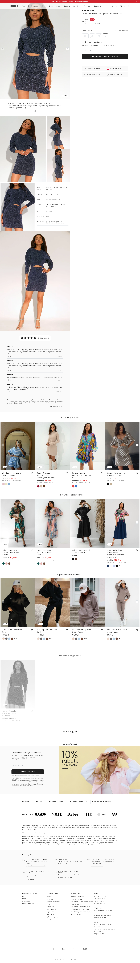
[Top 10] (18, 602)
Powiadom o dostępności (103, 56)
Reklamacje (50, 907)
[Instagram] (74, 949)
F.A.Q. (48, 904)
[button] (121, 6)
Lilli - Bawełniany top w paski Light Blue (11, 474)
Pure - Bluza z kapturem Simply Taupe (82, 631)
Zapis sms (50, 912)
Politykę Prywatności (28, 783)
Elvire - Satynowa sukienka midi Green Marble (10, 552)
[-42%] (122, 446)
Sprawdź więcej (70, 744)
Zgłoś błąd (50, 914)
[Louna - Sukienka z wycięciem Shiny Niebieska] (58, 132)
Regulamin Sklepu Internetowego (82, 902)
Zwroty (49, 919)
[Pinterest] (63, 949)
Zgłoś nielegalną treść (56, 406)
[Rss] (85, 949)
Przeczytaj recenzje (97, 866)
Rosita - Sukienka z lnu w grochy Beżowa (116, 474)
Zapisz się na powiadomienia (36, 866)
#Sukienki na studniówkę (101, 802)
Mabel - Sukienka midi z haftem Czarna (81, 551)
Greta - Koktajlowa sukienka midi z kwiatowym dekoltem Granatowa (116, 553)
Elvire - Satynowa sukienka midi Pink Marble (44, 552)
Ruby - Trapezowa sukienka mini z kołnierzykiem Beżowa (46, 475)
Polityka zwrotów (76, 904)
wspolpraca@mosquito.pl (103, 910)
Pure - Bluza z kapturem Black (12, 631)
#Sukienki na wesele (56, 802)
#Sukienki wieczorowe (78, 802)
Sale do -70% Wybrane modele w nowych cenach (70, 2)
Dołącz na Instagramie (65, 877)
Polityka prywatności (78, 896)
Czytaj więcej (30, 879)
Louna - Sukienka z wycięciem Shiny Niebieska (10, 713)
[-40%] (18, 523)
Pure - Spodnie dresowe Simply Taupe (117, 631)
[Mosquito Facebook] (53, 949)
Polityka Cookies (76, 899)
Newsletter (50, 899)
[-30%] (18, 446)
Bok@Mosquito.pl (100, 903)
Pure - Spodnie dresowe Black (47, 631)
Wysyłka (49, 896)
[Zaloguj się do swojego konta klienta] (116, 6)
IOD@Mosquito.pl (100, 917)
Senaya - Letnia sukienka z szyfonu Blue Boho (82, 475)
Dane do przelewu (28, 903)
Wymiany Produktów (53, 902)
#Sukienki (39, 802)
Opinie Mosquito (52, 909)
